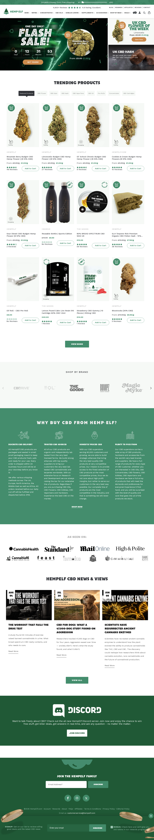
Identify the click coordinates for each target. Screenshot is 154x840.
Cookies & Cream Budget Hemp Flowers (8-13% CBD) (127, 158)
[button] (27, 13)
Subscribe (98, 784)
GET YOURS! (33, 62)
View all (77, 680)
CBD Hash (64, 93)
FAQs (71, 809)
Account (47, 809)
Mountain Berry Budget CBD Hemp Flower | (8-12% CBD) (20, 158)
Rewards (119, 7)
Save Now (139, 39)
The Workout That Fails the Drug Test (28, 627)
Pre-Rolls (101, 93)
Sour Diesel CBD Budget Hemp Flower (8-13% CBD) (21, 235)
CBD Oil (91, 93)
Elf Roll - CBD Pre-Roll (17, 310)
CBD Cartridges (128, 93)
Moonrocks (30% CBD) (122, 310)
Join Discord (77, 733)
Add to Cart (30, 168)
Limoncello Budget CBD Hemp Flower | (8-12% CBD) (56, 158)
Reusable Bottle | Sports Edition (57, 234)
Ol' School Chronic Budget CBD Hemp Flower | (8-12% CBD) (91, 158)
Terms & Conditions (92, 809)
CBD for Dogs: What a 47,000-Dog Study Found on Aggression (76, 629)
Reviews (138, 7)
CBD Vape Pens (78, 93)
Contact (146, 7)
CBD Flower (42, 93)
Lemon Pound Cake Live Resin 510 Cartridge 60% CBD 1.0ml (58, 311)
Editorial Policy (122, 809)
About (64, 809)
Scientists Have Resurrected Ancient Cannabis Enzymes (120, 629)
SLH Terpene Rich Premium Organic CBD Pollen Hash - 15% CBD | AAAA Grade (126, 235)
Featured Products (26, 93)
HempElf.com (36, 809)
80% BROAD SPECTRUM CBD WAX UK (91, 235)
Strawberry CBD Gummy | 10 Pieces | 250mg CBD (90, 311)
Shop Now (77, 507)
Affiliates (128, 7)
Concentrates (114, 93)
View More (77, 344)
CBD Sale (53, 93)
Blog (111, 7)
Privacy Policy (109, 809)
